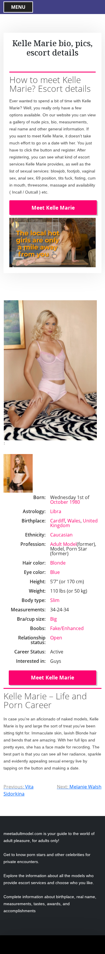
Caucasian (61, 535)
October (59, 502)
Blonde (58, 563)
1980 (74, 502)
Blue (55, 572)
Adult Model (63, 544)
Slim (55, 600)
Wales (73, 520)
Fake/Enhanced (67, 628)
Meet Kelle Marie (53, 207)
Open (56, 637)
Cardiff (57, 520)
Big (53, 619)
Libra (55, 511)
